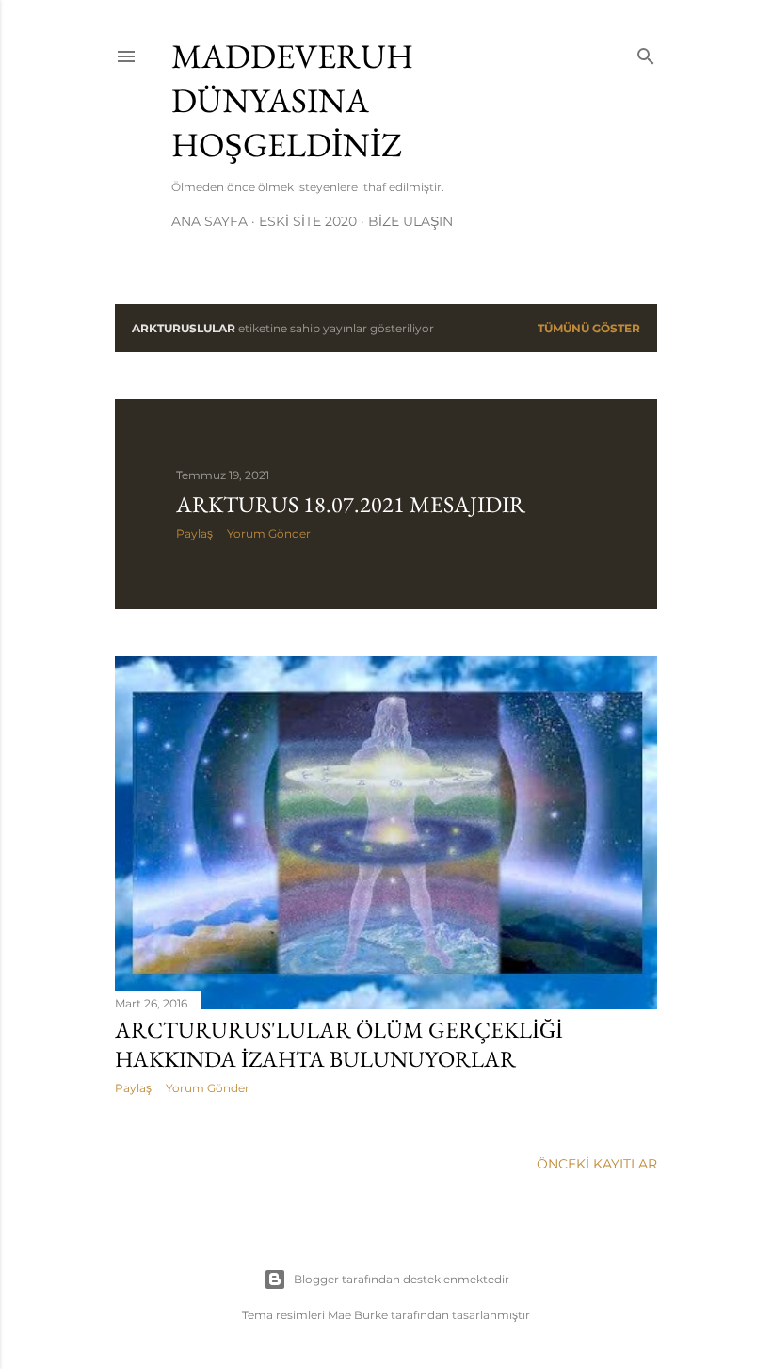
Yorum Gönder (269, 533)
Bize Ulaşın (410, 221)
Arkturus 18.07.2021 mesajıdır (350, 504)
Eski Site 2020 (308, 221)
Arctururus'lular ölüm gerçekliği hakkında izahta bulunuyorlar (339, 1044)
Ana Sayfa (209, 221)
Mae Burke (358, 1315)
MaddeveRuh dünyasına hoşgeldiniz (292, 100)
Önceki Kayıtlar (597, 1163)
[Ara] (646, 52)
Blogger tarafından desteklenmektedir (401, 1279)
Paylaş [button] (194, 533)
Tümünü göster (589, 328)
